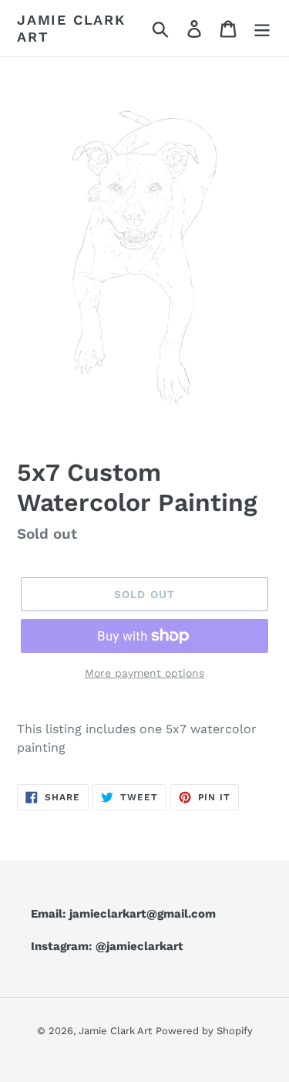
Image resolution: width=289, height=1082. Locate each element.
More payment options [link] (144, 673)
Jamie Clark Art (71, 28)
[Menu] (262, 28)
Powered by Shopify (204, 1030)
